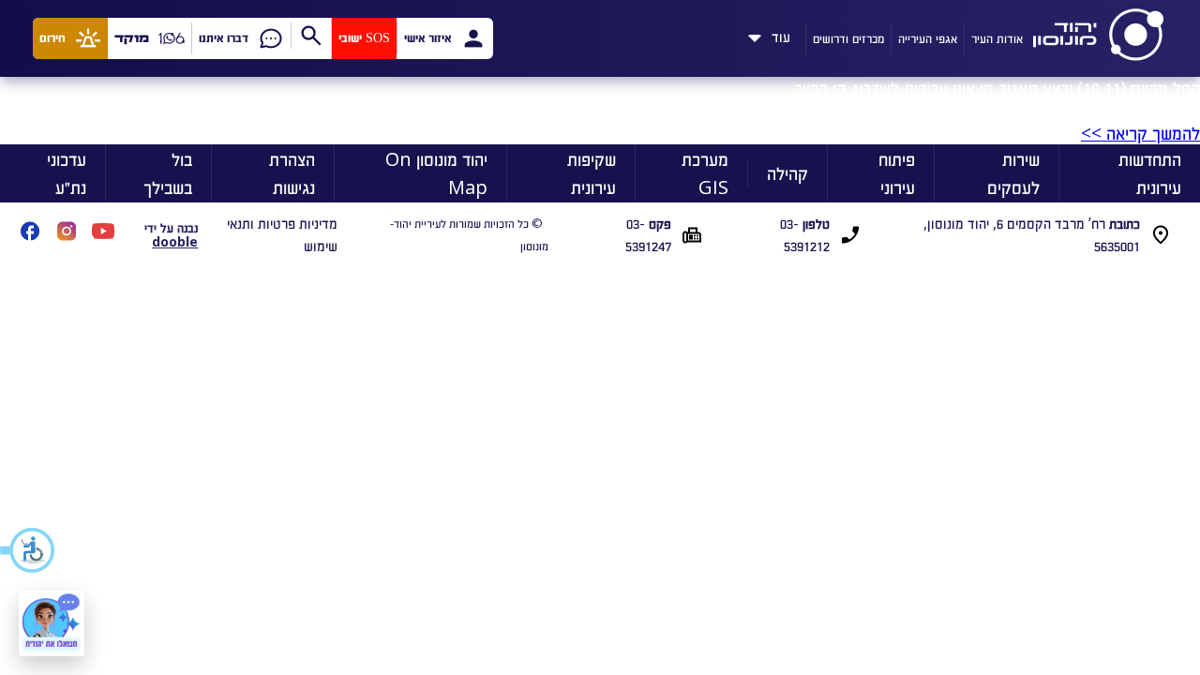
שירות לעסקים (1013, 173)
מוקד (131, 38)
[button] (28, 550)
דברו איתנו (223, 38)
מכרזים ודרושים (848, 38)
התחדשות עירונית (1149, 173)
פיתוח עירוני (896, 173)
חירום (52, 38)
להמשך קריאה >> (1140, 132)
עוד (781, 33)
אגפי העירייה (927, 38)
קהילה (787, 173)
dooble (175, 241)
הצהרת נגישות (292, 173)
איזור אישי (427, 38)
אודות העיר (997, 38)
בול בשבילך (167, 173)
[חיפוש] (311, 35)
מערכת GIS (705, 173)
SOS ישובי (364, 38)
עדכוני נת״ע (66, 173)
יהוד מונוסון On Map (436, 173)
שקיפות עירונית (591, 173)
